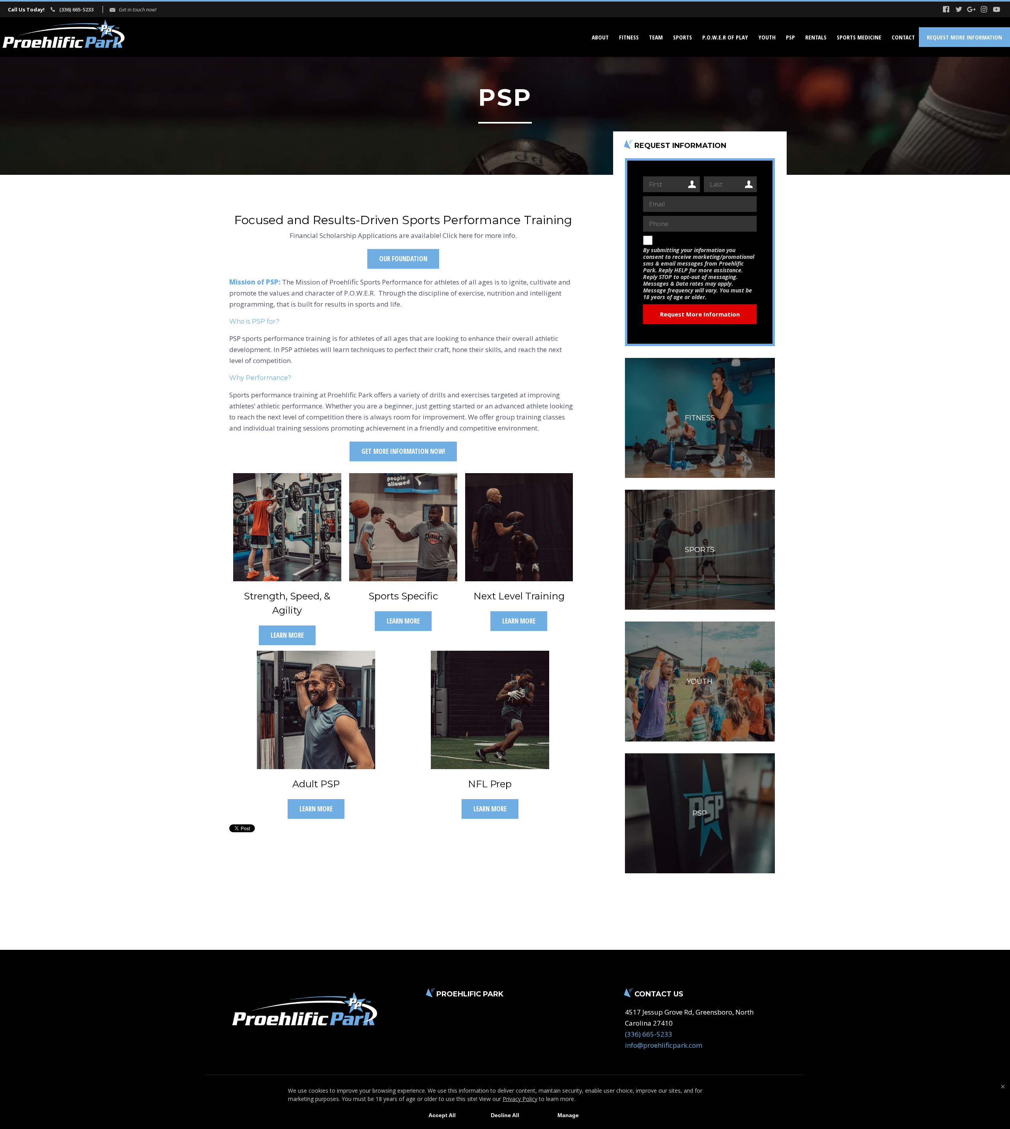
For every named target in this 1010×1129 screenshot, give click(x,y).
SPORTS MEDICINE (859, 37)
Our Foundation (403, 258)
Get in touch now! (137, 9)
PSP (790, 37)
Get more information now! (403, 451)
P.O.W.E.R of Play (725, 37)
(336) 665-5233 (76, 9)
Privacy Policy (520, 1099)
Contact (903, 37)
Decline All (505, 1115)
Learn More (287, 635)
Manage (568, 1115)
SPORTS (682, 37)
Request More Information (964, 37)
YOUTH (767, 37)
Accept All (442, 1115)
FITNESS (629, 37)
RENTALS (816, 37)
